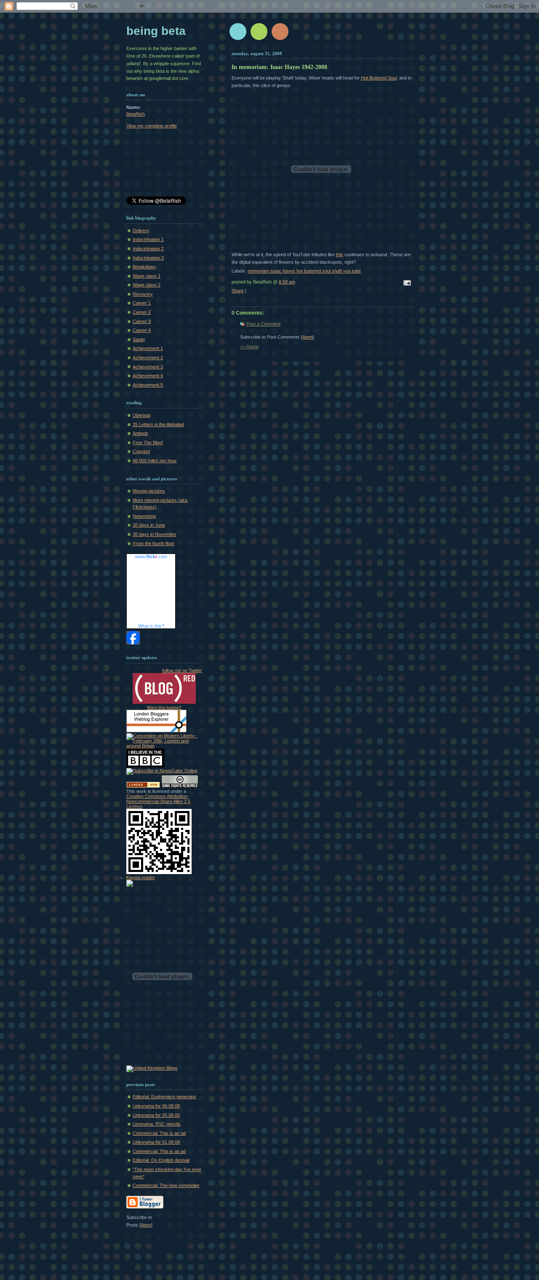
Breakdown (144, 266)
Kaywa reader (140, 877)
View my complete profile (151, 125)
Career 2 (142, 312)
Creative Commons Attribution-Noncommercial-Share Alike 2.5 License (158, 801)
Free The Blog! (148, 442)
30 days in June (149, 524)
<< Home (249, 346)
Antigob (140, 433)
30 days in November (154, 534)
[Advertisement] (164, 164)
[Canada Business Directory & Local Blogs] (143, 786)
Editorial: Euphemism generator (164, 1096)
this (339, 254)
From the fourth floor (153, 543)
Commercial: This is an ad (159, 1133)
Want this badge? (164, 707)
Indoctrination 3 (148, 257)
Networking (144, 516)
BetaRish (135, 114)
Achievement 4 (148, 375)
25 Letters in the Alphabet (158, 424)
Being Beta (156, 30)
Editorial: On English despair (161, 1160)
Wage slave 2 (146, 284)
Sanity (139, 339)
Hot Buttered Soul (379, 77)
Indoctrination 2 (148, 248)
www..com (151, 556)
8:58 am (287, 281)
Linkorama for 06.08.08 (156, 1105)
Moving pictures (149, 490)
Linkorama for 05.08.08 (156, 1115)
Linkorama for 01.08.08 (156, 1142)
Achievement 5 (148, 384)
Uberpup (141, 415)
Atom (307, 336)
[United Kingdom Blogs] (152, 1068)
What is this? (151, 625)
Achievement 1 (148, 348)
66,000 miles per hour (155, 460)
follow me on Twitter (182, 670)
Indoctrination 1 (148, 239)
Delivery (141, 230)
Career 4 (142, 330)
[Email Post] (406, 283)
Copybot (141, 451)
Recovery (143, 294)
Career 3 (142, 321)
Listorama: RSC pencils (157, 1123)
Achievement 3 (148, 366)
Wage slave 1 (146, 275)
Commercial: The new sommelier (166, 1185)
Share (238, 290)
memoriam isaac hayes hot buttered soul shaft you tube (304, 270)
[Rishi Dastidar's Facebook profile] (133, 642)
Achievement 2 (148, 357)
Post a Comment (263, 323)
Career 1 (142, 302)
